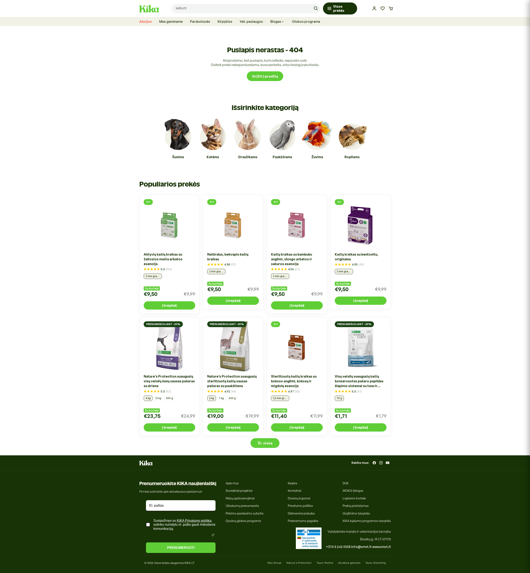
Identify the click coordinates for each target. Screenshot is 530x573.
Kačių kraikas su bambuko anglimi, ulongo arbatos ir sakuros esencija (291, 259)
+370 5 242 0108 (338, 547)
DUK (346, 483)
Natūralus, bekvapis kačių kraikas (227, 256)
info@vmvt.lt (361, 547)
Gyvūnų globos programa (243, 521)
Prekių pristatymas (356, 506)
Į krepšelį (169, 305)
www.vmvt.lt (381, 547)
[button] (390, 8)
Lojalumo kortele (354, 498)
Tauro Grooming (375, 562)
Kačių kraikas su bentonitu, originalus (356, 256)
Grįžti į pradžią (265, 76)
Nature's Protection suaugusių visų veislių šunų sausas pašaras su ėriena (169, 381)
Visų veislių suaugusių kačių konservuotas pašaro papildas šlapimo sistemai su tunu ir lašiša (359, 381)
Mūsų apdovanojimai (240, 498)
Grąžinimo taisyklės (356, 513)
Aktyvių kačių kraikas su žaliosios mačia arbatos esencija (163, 259)
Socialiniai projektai (239, 491)
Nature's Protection (299, 562)
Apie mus (232, 483)
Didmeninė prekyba (301, 513)
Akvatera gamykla (349, 562)
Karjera (292, 483)
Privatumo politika (300, 506)
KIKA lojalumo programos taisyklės (367, 521)
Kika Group (274, 562)
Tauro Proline (325, 562)
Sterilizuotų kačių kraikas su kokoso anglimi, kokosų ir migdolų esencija (294, 381)
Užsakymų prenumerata (242, 506)
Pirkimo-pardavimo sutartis (245, 513)
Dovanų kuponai (299, 498)
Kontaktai (294, 491)
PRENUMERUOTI (180, 547)
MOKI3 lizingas (353, 491)
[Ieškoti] (315, 8)
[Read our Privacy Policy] (213, 534)
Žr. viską (265, 443)
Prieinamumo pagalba (303, 521)
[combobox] (246, 8)
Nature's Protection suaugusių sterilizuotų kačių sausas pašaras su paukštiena (232, 381)
